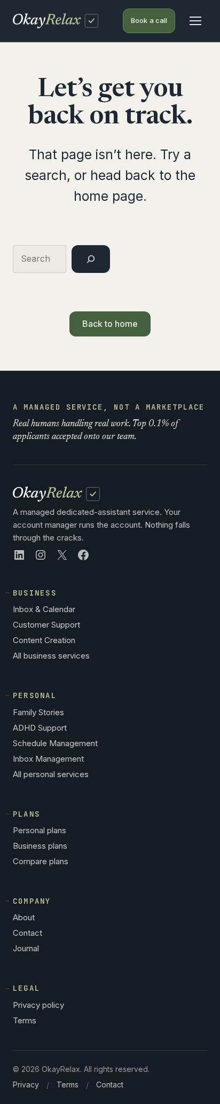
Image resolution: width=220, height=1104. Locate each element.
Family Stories (38, 712)
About (24, 917)
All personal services (51, 774)
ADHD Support (40, 728)
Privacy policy (38, 1005)
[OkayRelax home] (55, 20)
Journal (26, 948)
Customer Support (46, 625)
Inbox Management (48, 759)
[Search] (91, 259)
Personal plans (39, 830)
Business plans (40, 846)
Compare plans (40, 861)
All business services (51, 656)
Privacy (26, 1084)
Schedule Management (55, 743)
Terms (24, 1020)
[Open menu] (195, 21)
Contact (27, 933)
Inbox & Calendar (44, 609)
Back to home (110, 323)
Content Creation (44, 640)
